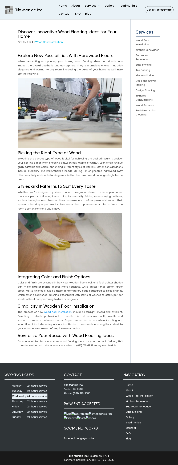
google (80, 438)
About (75, 6)
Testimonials (128, 6)
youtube (89, 438)
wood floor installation (58, 312)
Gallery (109, 6)
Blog (88, 14)
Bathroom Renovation (139, 406)
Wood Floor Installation (49, 42)
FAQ (78, 14)
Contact (65, 14)
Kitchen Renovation (137, 401)
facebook (70, 438)
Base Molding (134, 412)
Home (63, 6)
